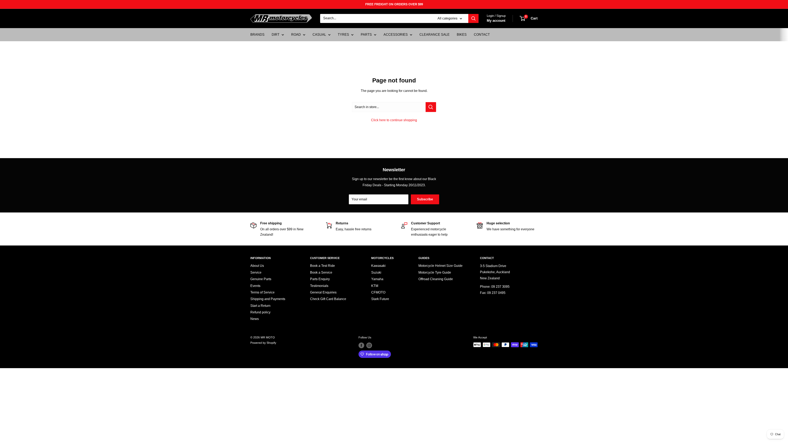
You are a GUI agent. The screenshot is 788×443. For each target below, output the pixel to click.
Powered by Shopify (263, 342)
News (254, 319)
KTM (374, 286)
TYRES (343, 34)
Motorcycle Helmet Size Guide (440, 265)
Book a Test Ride (322, 265)
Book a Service (321, 272)
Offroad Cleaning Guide (435, 279)
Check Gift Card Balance (328, 299)
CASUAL (319, 34)
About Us (257, 265)
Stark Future (380, 299)
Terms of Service (262, 292)
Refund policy (260, 312)
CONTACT (482, 34)
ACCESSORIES (396, 34)
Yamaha (377, 279)
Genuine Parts (260, 279)
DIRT (275, 34)
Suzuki (376, 272)
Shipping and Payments (267, 299)
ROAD (296, 34)
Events (255, 286)
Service (255, 272)
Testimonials (319, 286)
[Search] (473, 18)
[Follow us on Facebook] (361, 345)
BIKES (462, 34)
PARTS (366, 34)
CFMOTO (378, 292)
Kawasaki (378, 265)
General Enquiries (323, 292)
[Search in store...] (431, 107)
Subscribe (425, 199)
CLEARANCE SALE (434, 34)
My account (496, 21)
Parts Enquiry (320, 279)
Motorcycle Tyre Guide (434, 272)
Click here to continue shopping (394, 120)
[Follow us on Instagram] (369, 345)
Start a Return (260, 305)
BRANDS (257, 34)
